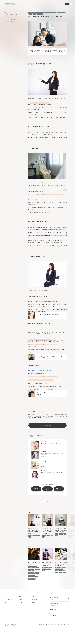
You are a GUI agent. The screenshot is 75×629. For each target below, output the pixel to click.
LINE (52, 187)
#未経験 (65, 12)
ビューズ (47, 12)
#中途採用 (34, 13)
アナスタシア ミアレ (36, 12)
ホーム (6, 596)
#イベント (61, 12)
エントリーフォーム (47, 425)
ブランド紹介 (7, 602)
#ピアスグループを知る (40, 13)
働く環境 (20, 599)
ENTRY (67, 4)
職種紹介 (20, 596)
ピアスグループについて (9, 599)
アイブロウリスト (56, 12)
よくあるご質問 (35, 599)
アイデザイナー (51, 12)
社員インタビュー (22, 602)
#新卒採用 (30, 13)
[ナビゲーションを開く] (71, 4)
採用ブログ (34, 596)
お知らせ (33, 602)
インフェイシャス (43, 12)
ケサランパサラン (31, 12)
